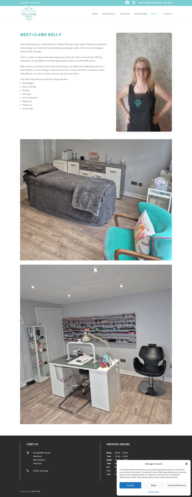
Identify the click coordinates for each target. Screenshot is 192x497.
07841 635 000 (40, 470)
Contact (168, 14)
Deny (153, 485)
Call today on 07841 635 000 (155, 3)
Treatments (108, 14)
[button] (186, 463)
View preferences (177, 485)
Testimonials (140, 14)
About (154, 14)
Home (95, 14)
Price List (125, 14)
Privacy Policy (153, 492)
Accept (130, 485)
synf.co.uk (35, 491)
